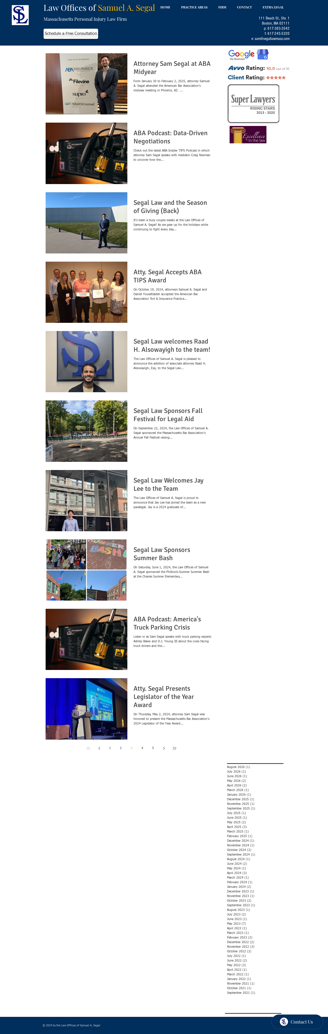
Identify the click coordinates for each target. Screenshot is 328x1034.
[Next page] (163, 748)
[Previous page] (99, 748)
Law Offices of (99, 7)
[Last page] (174, 748)
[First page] (88, 748)
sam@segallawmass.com (272, 38)
